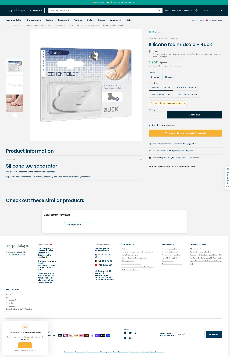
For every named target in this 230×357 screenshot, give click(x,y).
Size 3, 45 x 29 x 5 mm (161, 95)
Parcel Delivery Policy (170, 258)
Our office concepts (129, 255)
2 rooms (156, 78)
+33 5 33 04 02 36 (103, 255)
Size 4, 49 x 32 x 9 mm (187, 95)
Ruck (71, 25)
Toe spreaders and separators (88, 25)
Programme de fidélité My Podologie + (137, 267)
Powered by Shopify (18, 255)
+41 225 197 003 (105, 265)
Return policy (167, 261)
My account (11, 300)
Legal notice (144, 352)
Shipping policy (106, 352)
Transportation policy (171, 255)
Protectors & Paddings (56, 25)
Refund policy (69, 352)
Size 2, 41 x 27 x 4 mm (187, 88)
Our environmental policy (200, 252)
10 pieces (170, 78)
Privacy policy (80, 352)
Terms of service (93, 352)
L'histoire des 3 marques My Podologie (206, 258)
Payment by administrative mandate (137, 252)
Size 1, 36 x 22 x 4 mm (161, 88)
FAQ (191, 264)
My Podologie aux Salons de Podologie (206, 261)
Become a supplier (169, 249)
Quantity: (152, 110)
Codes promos (127, 261)
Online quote (126, 249)
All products (18, 25)
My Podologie (21, 252)
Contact (9, 294)
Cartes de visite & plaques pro (134, 258)
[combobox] (105, 10)
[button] (220, 10)
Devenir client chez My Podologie (19, 309)
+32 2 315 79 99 (105, 261)
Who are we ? (195, 249)
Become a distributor (170, 252)
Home (8, 25)
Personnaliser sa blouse (131, 264)
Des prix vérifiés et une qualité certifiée (206, 255)
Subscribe (214, 334)
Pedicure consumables (36, 25)
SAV (7, 297)
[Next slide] (14, 115)
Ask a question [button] (74, 224)
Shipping (162, 66)
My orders (10, 303)
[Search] (159, 10)
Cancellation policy (157, 352)
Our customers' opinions (172, 264)
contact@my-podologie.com (102, 249)
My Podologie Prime (129, 270)
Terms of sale (134, 352)
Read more (175, 57)
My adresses (11, 306)
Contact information (120, 352)
